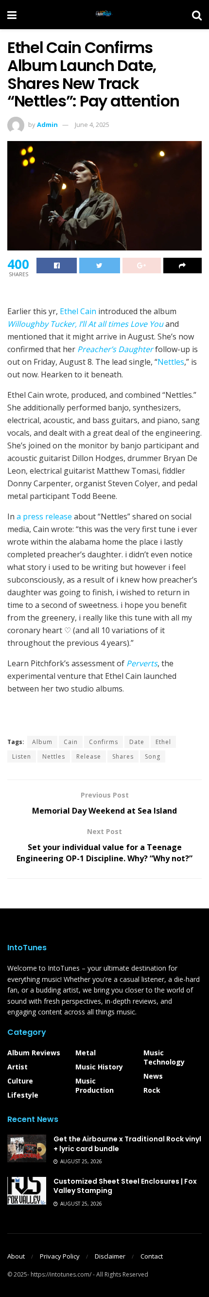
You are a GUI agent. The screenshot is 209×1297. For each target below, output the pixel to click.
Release (88, 756)
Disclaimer (110, 1256)
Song (152, 756)
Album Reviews (33, 1052)
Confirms (103, 742)
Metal (85, 1052)
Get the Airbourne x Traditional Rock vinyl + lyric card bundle (127, 1144)
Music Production (94, 1085)
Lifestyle (22, 1095)
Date (136, 742)
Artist (17, 1066)
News (153, 1076)
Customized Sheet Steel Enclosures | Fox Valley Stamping (125, 1186)
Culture (20, 1080)
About (16, 1256)
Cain (71, 742)
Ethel (163, 742)
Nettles (170, 361)
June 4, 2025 (92, 124)
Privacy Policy (60, 1256)
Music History (99, 1066)
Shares (123, 756)
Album (42, 742)
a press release (44, 516)
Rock (151, 1090)
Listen (21, 756)
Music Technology (164, 1057)
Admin (47, 124)
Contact (151, 1256)
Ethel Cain (78, 311)
